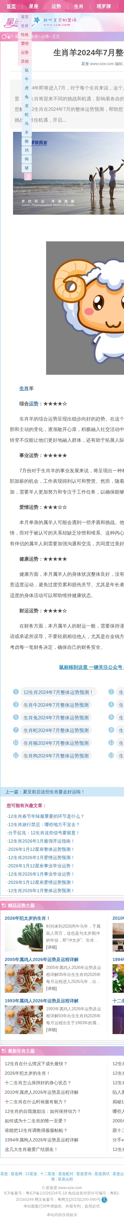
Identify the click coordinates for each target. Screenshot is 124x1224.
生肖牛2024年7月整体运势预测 (56, 705)
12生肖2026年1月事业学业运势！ (41, 874)
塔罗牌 (104, 6)
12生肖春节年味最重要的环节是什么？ (46, 816)
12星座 (31, 1174)
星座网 (16, 1174)
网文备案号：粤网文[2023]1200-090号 (67, 1199)
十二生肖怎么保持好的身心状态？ (38, 1082)
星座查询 (84, 1174)
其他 (25, 61)
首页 (11, 6)
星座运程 (65, 1179)
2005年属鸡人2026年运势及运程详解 (42, 959)
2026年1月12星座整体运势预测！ (41, 849)
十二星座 (47, 1174)
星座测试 (102, 1174)
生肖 (79, 6)
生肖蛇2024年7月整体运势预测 (56, 730)
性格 (25, 34)
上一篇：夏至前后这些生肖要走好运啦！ (45, 791)
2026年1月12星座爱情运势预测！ (41, 882)
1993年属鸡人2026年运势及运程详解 (42, 1000)
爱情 (25, 43)
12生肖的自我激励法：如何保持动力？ (43, 1111)
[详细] (51, 947)
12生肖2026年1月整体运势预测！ (41, 890)
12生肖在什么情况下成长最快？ (36, 1063)
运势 (56, 6)
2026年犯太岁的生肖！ (28, 918)
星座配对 (65, 1174)
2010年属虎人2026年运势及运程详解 (42, 1092)
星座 (33, 6)
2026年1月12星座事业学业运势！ (41, 865)
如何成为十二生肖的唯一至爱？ (36, 1120)
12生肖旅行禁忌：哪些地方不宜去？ (44, 824)
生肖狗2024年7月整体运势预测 (56, 755)
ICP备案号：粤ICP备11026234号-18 (35, 1193)
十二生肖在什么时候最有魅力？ (36, 1101)
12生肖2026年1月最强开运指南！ (41, 841)
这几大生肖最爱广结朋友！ (31, 1149)
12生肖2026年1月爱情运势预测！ (41, 857)
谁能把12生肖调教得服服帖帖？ (36, 1130)
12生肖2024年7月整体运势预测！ (59, 692)
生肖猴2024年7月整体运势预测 (56, 743)
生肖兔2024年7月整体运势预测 (56, 717)
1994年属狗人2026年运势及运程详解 (42, 1139)
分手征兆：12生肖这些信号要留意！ (44, 832)
